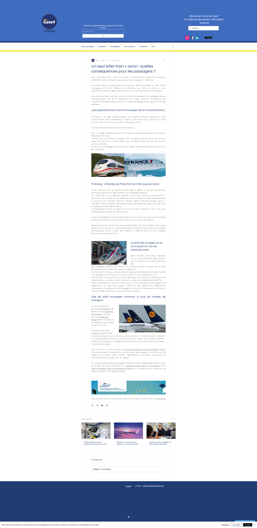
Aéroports (143, 46)
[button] (173, 46)
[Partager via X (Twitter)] (97, 405)
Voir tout (173, 419)
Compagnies (115, 46)
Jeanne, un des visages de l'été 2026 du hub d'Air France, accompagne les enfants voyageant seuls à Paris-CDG (160, 443)
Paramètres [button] (225, 525)
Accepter (247, 525)
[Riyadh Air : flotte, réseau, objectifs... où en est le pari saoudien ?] (128, 431)
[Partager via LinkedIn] (102, 405)
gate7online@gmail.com (153, 486)
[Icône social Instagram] (187, 38)
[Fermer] (254, 524)
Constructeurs (129, 46)
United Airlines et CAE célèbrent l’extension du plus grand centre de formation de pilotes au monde (95, 443)
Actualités (102, 46)
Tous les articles (87, 46)
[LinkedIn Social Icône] (197, 38)
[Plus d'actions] (164, 60)
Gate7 (129, 486)
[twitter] (128, 517)
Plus (153, 46)
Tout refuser (236, 525)
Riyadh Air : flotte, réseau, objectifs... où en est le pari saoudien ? (127, 443)
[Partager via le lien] (107, 405)
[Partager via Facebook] (92, 405)
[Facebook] (192, 38)
